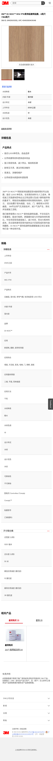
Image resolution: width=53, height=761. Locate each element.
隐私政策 (23, 729)
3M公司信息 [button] (8, 698)
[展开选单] (50, 3)
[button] (6, 74)
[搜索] (43, 3)
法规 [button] (5, 713)
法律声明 (15, 729)
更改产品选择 (7, 87)
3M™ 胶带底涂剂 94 (14, 650)
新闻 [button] (5, 706)
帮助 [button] (5, 720)
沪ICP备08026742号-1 (36, 732)
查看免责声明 (6, 129)
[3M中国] (5, 3)
